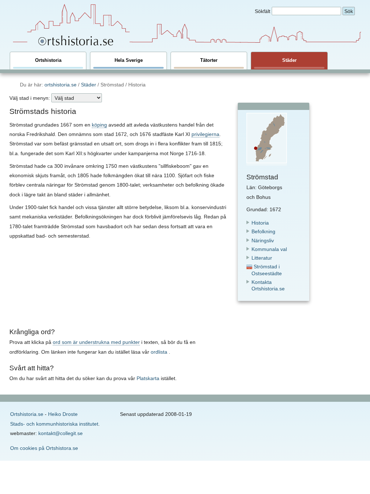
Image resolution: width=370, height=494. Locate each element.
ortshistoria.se (60, 85)
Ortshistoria (48, 60)
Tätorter (209, 60)
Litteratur (261, 258)
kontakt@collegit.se (60, 433)
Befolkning (263, 231)
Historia (260, 223)
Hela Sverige (129, 60)
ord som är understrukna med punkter (96, 342)
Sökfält (262, 11)
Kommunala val (269, 249)
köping (99, 125)
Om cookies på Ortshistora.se (44, 448)
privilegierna (205, 134)
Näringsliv (262, 240)
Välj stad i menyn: (29, 98)
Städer (289, 60)
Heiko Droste (63, 414)
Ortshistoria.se (26, 414)
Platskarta (148, 378)
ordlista (159, 352)
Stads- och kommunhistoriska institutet (54, 424)
